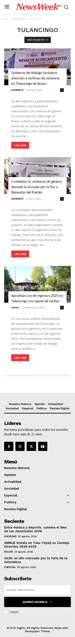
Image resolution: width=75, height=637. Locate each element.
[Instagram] (20, 446)
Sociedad (10, 536)
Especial (10, 567)
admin (15, 307)
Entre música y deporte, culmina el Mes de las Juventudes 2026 (35, 529)
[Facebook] (8, 446)
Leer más (20, 145)
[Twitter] (31, 446)
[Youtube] (42, 446)
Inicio (5, 19)
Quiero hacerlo (35, 602)
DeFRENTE (17, 89)
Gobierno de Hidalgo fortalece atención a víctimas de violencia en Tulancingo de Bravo (35, 78)
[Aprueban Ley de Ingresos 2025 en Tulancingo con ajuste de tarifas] (37, 284)
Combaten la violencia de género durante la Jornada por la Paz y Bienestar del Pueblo (36, 187)
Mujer (8, 551)
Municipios (18, 19)
